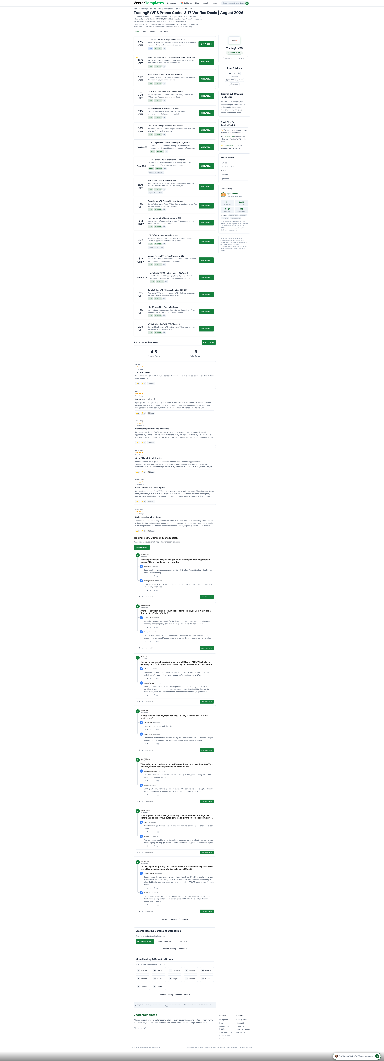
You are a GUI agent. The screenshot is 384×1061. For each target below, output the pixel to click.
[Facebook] (135, 1027)
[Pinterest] (144, 1027)
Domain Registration (165, 942)
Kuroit (223, 171)
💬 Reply (151, 383)
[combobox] (235, 3)
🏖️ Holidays (186, 3)
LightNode (225, 179)
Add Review (208, 342)
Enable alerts (228, 136)
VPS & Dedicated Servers (168, 9)
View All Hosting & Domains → (175, 949)
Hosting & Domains (148, 9)
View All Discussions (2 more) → (175, 919)
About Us (240, 1026)
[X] (140, 1027)
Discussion (164, 31)
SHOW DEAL (206, 62)
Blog (197, 3)
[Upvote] (145, 576)
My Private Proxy (227, 167)
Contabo (224, 175)
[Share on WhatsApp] (239, 73)
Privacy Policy (241, 1020)
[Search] (247, 3)
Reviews (153, 31)
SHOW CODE (206, 44)
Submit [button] (205, 3)
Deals (144, 31)
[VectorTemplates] (149, 3)
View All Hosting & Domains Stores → (175, 995)
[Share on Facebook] (230, 73)
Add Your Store (225, 1032)
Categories (172, 3)
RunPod (224, 163)
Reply (157, 576)
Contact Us (240, 1023)
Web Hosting (185, 942)
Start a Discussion (142, 547)
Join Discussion (206, 597)
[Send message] (377, 1056)
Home (136, 9)
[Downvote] (150, 576)
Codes (136, 31)
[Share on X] (234, 73)
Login (215, 3)
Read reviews (229, 145)
